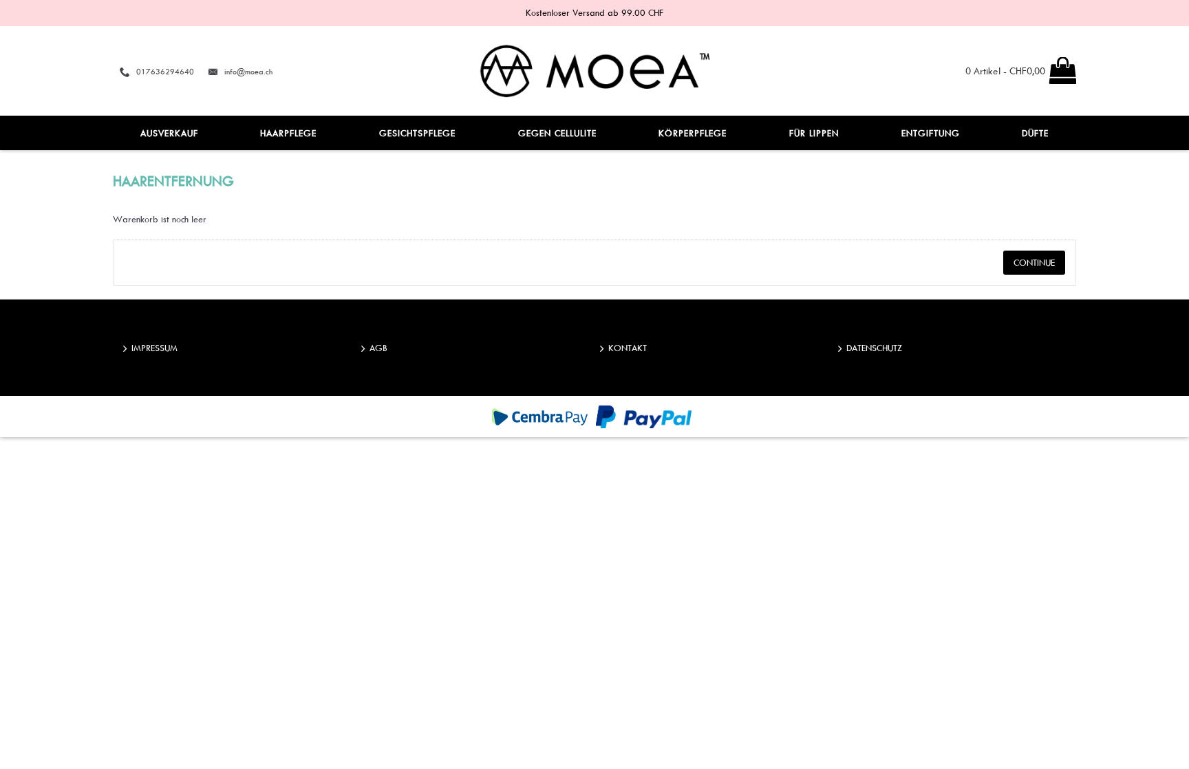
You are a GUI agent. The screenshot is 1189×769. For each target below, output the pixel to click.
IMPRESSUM (154, 347)
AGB (378, 347)
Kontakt (627, 347)
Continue (1034, 262)
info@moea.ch (248, 71)
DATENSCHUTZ (874, 347)
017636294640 (165, 71)
